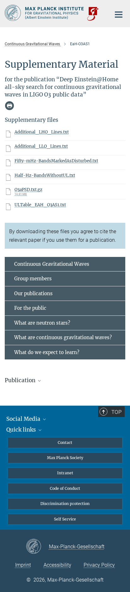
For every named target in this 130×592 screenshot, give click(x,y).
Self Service (65, 519)
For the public (30, 308)
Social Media (24, 419)
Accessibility (57, 565)
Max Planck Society (65, 457)
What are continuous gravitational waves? (63, 337)
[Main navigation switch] (118, 14)
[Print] (9, 105)
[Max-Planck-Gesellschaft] (37, 546)
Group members (33, 279)
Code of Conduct (65, 488)
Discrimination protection (65, 503)
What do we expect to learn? (46, 352)
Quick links (21, 430)
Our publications (33, 293)
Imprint (23, 565)
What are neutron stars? (42, 323)
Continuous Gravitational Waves (51, 264)
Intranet (65, 472)
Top (116, 412)
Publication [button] (21, 380)
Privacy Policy (99, 565)
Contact (65, 442)
